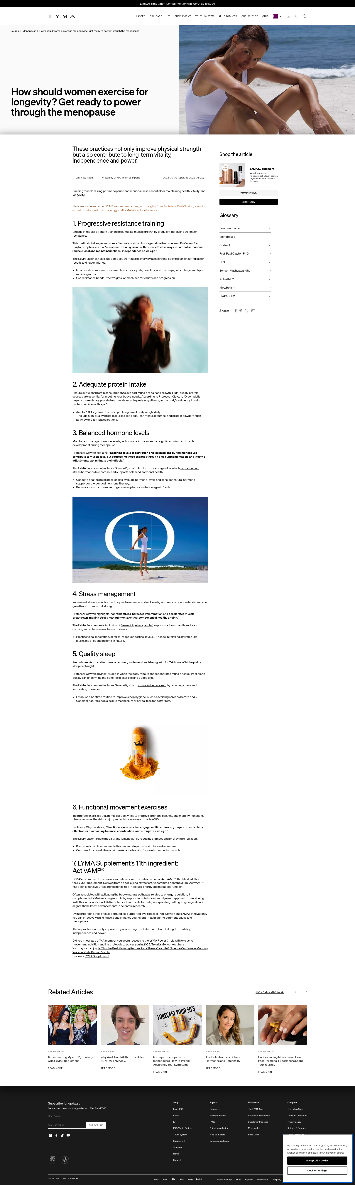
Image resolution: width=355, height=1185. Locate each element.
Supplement (179, 1140)
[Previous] (297, 992)
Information (254, 1102)
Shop (175, 1102)
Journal (15, 31)
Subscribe (96, 1125)
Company (292, 1102)
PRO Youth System (182, 1128)
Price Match (254, 1134)
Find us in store (217, 1134)
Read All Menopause (270, 991)
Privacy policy (294, 1121)
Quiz (265, 16)
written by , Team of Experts (121, 177)
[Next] (304, 992)
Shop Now (249, 201)
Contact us (215, 1109)
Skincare (177, 1147)
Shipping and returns (220, 1128)
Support (214, 1102)
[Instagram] (50, 1135)
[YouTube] (68, 1135)
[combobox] (277, 16)
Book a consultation (219, 1140)
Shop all (177, 1160)
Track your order (218, 1115)
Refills (176, 1153)
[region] (317, 1158)
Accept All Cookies (317, 1160)
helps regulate (189, 468)
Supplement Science (258, 1121)
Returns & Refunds (297, 1128)
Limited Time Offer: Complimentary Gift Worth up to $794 (177, 3)
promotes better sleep (151, 685)
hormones (88, 472)
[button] (245, 228)
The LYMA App (255, 1109)
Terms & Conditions (297, 1115)
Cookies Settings (224, 1179)
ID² (174, 1121)
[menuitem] (182, 1133)
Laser (176, 1115)
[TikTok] (62, 1135)
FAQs (212, 1121)
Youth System (180, 1134)
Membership (254, 1128)
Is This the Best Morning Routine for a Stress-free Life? (133, 948)
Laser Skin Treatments (259, 1115)
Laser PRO (178, 1109)
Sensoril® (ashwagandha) (137, 625)
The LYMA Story (295, 1109)
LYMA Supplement (97, 956)
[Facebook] (56, 1135)
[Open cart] (304, 16)
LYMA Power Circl (161, 940)
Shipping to (55, 1178)
